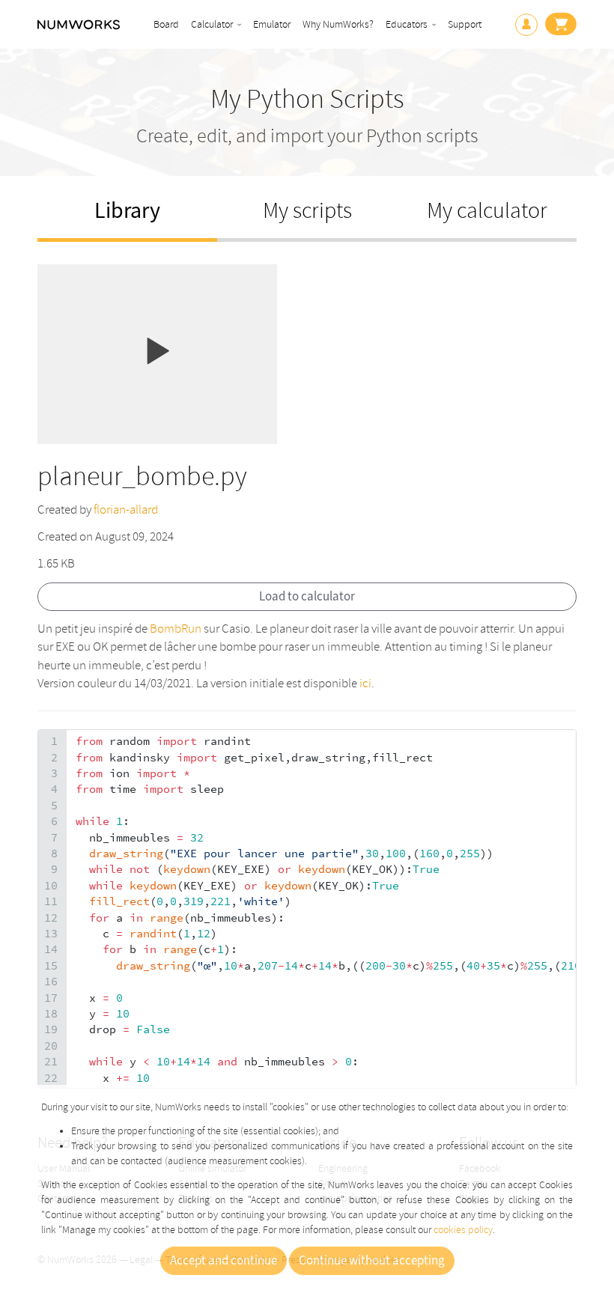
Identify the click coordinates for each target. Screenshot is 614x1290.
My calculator (487, 211)
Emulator (272, 24)
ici (365, 683)
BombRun (175, 628)
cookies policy (463, 1229)
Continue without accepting (372, 1261)
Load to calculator (307, 597)
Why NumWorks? (338, 24)
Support (464, 24)
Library (127, 211)
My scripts (307, 211)
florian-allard (126, 509)
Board (166, 24)
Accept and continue (223, 1261)
